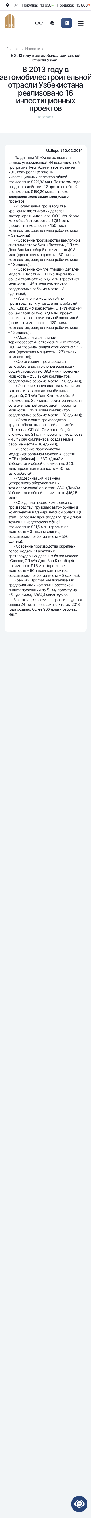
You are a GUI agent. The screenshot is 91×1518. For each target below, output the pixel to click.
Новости (32, 48)
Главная (13, 48)
